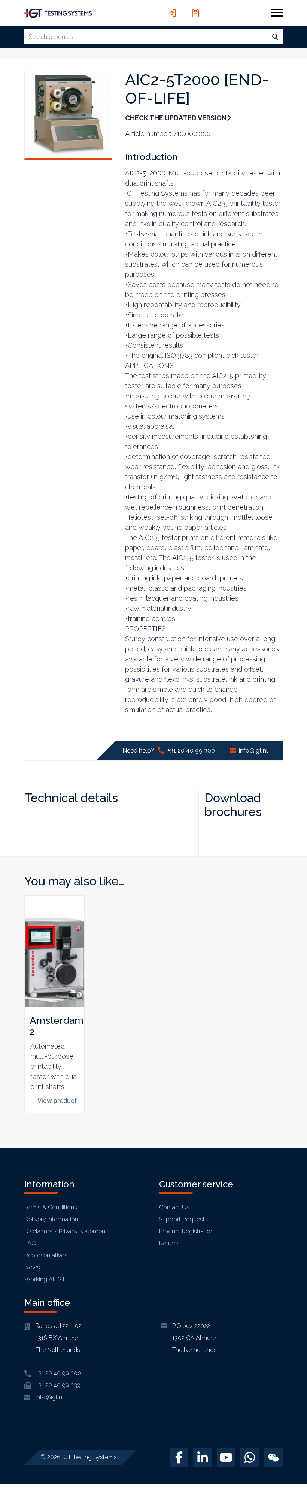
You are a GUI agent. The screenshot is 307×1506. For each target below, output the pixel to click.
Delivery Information (51, 1219)
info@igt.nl (253, 750)
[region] (97, 1451)
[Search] (275, 37)
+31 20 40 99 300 (191, 750)
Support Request (182, 1219)
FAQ (30, 1243)
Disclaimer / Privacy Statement (65, 1231)
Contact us (174, 1207)
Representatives (45, 1255)
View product (57, 1100)
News (32, 1267)
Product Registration (186, 1231)
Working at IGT (44, 1279)
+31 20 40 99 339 (58, 1385)
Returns (169, 1243)
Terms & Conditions (50, 1207)
